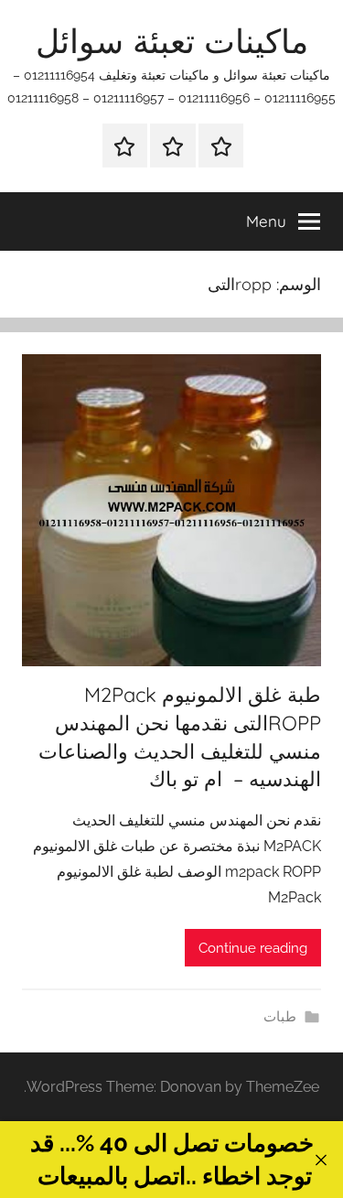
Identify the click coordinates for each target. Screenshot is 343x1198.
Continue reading (252, 948)
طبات (279, 1017)
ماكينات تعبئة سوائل (172, 40)
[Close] (320, 1160)
